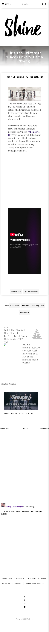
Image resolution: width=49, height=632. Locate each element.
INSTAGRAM (13, 579)
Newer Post (4, 428)
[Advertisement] (24, 183)
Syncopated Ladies (31, 291)
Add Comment (36, 77)
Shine (30, 619)
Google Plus (39, 305)
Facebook (15, 305)
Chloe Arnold (17, 67)
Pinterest (25, 312)
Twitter (26, 305)
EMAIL (37, 579)
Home (24, 428)
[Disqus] (24, 465)
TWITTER (12, 584)
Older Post (44, 428)
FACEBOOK (36, 584)
